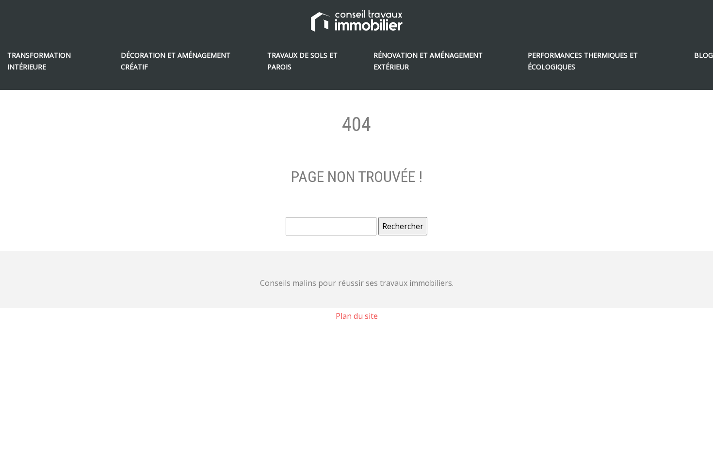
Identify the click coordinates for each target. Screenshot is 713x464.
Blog (703, 55)
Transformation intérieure (39, 60)
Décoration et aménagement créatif (175, 60)
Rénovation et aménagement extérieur (428, 60)
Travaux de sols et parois (302, 60)
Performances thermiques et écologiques (583, 60)
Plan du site (357, 316)
